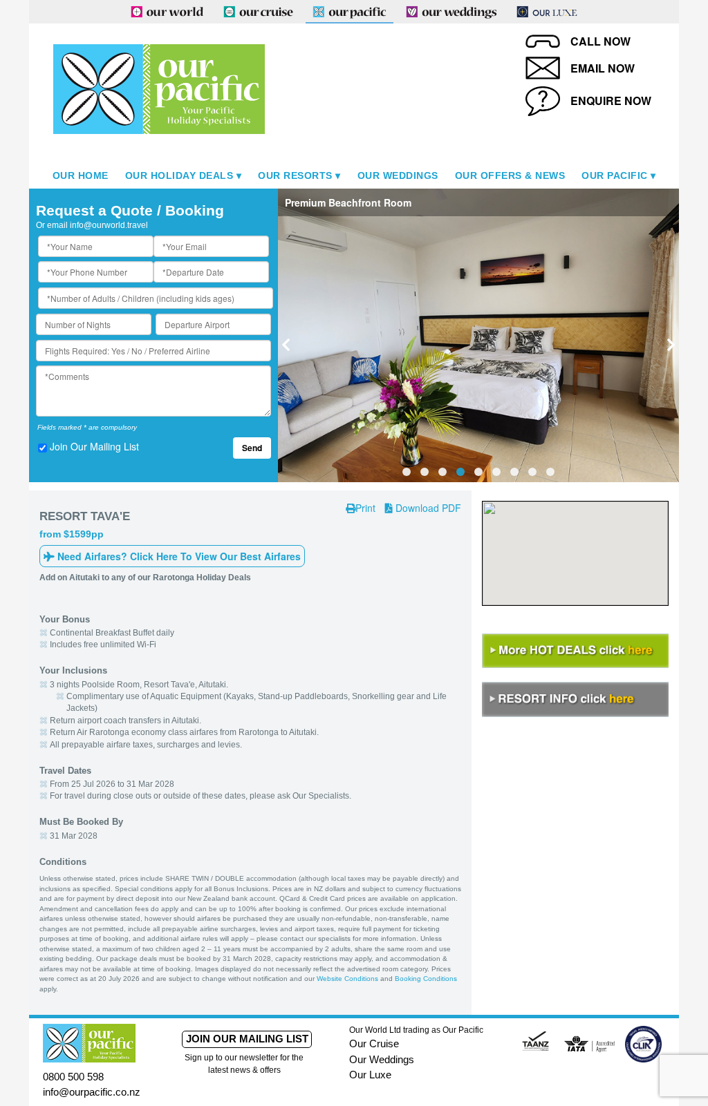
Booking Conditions (426, 978)
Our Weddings (397, 175)
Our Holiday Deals (179, 175)
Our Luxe (370, 1074)
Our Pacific (614, 175)
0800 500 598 (73, 1077)
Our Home (81, 175)
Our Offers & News (510, 175)
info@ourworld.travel (109, 225)
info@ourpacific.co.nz (91, 1092)
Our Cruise (374, 1043)
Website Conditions (347, 978)
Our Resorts (295, 175)
